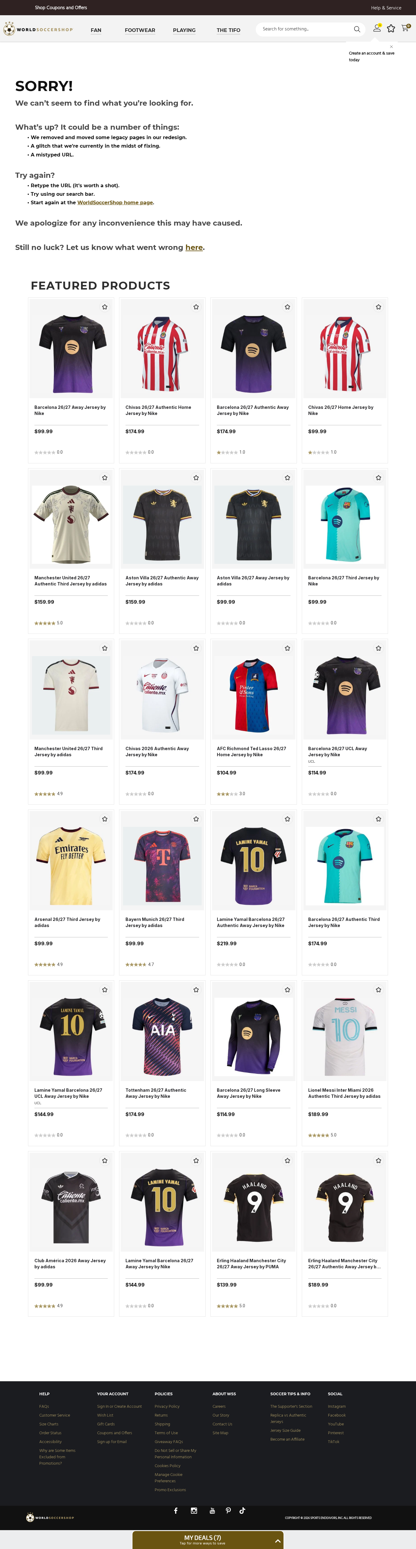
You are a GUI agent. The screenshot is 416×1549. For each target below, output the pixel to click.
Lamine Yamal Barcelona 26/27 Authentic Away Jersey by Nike (251, 922)
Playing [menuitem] (184, 30)
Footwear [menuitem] (140, 30)
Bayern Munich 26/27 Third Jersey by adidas (154, 922)
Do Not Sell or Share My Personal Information (175, 1454)
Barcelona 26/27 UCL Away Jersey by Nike (337, 751)
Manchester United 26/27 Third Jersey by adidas (68, 751)
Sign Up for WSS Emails (61, 8)
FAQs (44, 1406)
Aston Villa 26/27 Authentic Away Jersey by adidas (162, 580)
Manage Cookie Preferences (168, 1478)
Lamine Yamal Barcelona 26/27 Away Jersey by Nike (159, 1263)
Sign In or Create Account (119, 1406)
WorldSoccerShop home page (115, 202)
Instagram (337, 1406)
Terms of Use (166, 1433)
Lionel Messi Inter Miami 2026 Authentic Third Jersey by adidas (344, 1093)
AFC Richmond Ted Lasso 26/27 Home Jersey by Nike (251, 751)
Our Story (221, 1415)
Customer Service (54, 1415)
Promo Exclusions (170, 1490)
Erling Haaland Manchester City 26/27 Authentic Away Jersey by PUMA (343, 1264)
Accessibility (50, 1441)
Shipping (162, 1424)
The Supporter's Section (291, 1406)
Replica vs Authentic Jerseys (288, 1418)
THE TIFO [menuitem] (228, 30)
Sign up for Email (112, 1441)
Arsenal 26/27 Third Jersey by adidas (67, 922)
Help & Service (386, 8)
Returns (161, 1415)
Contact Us (222, 1424)
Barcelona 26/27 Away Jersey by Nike (70, 410)
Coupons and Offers (114, 1433)
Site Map (220, 1433)
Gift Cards (106, 1424)
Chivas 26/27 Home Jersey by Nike (340, 410)
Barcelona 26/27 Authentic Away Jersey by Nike (253, 410)
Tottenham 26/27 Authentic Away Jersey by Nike (155, 1093)
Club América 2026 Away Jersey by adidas (70, 1263)
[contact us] (50, 1522)
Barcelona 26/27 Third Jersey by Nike (343, 580)
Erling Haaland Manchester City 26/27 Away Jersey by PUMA (251, 1263)
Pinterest (336, 1433)
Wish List (105, 1415)
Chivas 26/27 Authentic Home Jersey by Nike (158, 410)
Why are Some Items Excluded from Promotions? (57, 1457)
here (194, 247)
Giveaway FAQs (169, 1441)
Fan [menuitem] (96, 30)
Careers (219, 1406)
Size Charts (48, 1424)
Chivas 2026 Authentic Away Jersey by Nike (157, 751)
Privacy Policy (167, 1406)
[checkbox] (104, 306)
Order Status (50, 1433)
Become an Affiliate (287, 1439)
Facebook (337, 1415)
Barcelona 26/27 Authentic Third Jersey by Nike (344, 922)
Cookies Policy (168, 1466)
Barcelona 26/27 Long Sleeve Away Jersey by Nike (248, 1093)
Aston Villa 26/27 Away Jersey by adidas (253, 580)
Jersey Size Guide (285, 1430)
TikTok (333, 1441)
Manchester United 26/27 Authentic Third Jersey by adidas (70, 580)
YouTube (336, 1424)
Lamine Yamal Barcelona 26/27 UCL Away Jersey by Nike (68, 1093)
